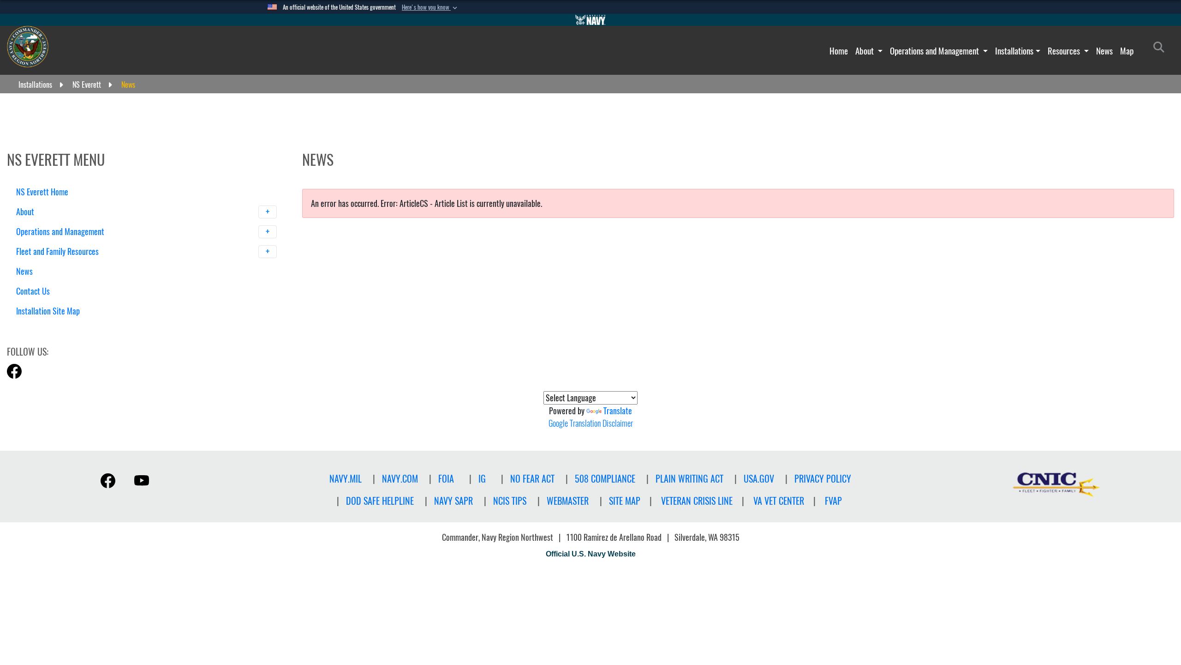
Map (1126, 51)
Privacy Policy (822, 478)
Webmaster (568, 501)
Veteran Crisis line (697, 501)
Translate (617, 411)
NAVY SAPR (453, 501)
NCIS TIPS (509, 501)
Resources (1065, 51)
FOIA (446, 478)
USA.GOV (759, 478)
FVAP (833, 501)
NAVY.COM (400, 478)
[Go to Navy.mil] (590, 20)
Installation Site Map (48, 311)
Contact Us (33, 291)
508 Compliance (605, 478)
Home (838, 51)
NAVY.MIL (345, 478)
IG (482, 478)
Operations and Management (935, 51)
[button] (430, 7)
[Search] (64, 327)
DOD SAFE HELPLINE (380, 501)
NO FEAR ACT (532, 478)
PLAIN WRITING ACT (689, 478)
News (1104, 51)
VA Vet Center (778, 501)
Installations (1014, 51)
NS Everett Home (42, 192)
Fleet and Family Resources (58, 251)
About (865, 51)
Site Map (624, 501)
